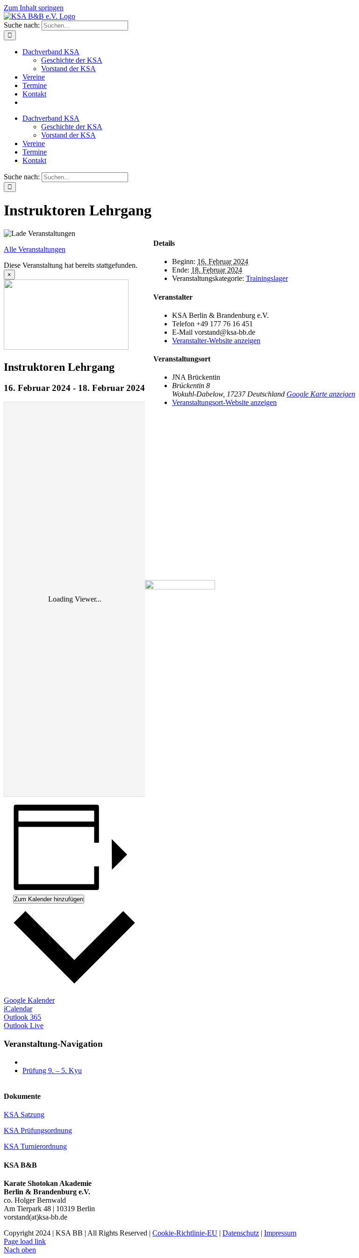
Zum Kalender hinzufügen (48, 899)
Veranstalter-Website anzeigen (216, 341)
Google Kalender (29, 1000)
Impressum (280, 1233)
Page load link (25, 1241)
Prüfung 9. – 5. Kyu (52, 1070)
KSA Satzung (24, 1114)
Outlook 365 (22, 1017)
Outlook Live (23, 1026)
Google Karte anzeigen (321, 394)
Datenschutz (241, 1233)
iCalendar (18, 1009)
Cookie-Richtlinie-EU (184, 1233)
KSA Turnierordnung (35, 1146)
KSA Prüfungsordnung (38, 1130)
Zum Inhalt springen (34, 8)
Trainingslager (267, 278)
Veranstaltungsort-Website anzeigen (224, 402)
